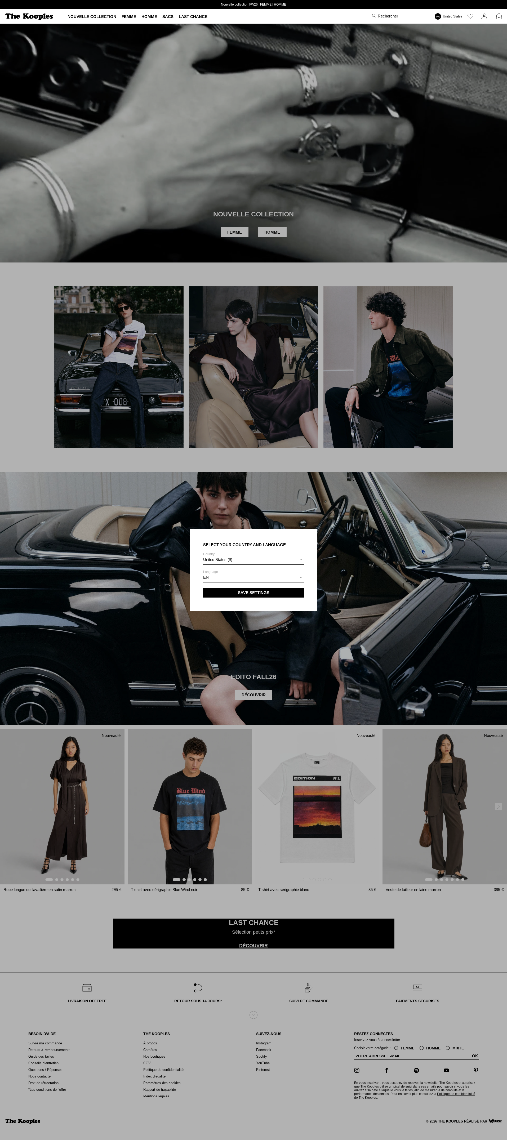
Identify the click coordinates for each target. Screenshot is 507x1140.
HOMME (271, 4)
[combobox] (253, 560)
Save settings (253, 592)
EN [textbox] (206, 577)
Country (217, 557)
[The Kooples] (29, 16)
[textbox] (253, 559)
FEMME (257, 4)
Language (210, 575)
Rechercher (388, 16)
